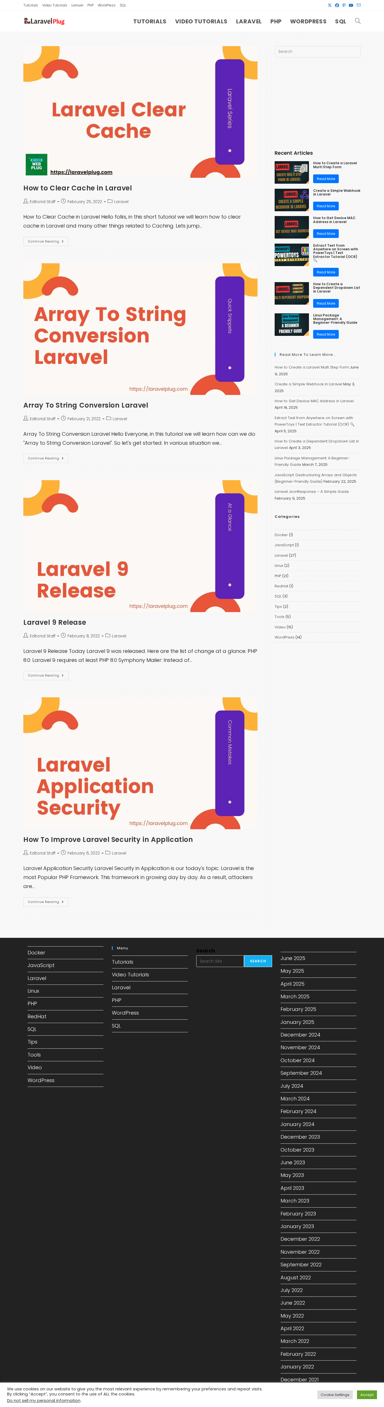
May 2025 (292, 970)
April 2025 (292, 983)
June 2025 (293, 958)
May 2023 (292, 1175)
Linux (279, 565)
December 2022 (300, 1238)
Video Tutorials (54, 5)
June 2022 (293, 1302)
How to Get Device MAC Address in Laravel (334, 219)
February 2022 (298, 1353)
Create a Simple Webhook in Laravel (336, 192)
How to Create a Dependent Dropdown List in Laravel (336, 287)
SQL (123, 5)
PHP (90, 5)
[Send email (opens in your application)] (358, 5)
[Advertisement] (318, 104)
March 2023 (295, 1200)
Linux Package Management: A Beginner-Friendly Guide (335, 319)
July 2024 (292, 1085)
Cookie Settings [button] (335, 1394)
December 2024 (300, 1034)
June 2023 (293, 1162)
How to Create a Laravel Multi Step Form (335, 164)
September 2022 (301, 1264)
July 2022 (292, 1290)
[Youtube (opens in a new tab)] (351, 5)
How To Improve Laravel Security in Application (108, 839)
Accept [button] (367, 1394)
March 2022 (295, 1341)
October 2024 (298, 1060)
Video (280, 627)
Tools (279, 616)
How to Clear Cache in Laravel (77, 188)
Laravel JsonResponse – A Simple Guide (312, 491)
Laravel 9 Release (54, 622)
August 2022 (296, 1277)
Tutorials (30, 5)
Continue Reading (48, 242)
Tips (278, 606)
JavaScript (284, 545)
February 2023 (298, 1213)
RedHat (281, 586)
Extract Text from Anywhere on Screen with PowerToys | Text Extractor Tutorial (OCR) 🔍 (335, 253)
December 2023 (300, 1136)
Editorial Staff (42, 201)
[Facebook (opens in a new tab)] (337, 5)
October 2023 (297, 1149)
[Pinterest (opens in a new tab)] (344, 5)
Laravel (77, 5)
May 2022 (292, 1315)
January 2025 (297, 1022)
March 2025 (295, 996)
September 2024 (301, 1072)
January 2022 (297, 1366)
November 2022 (300, 1251)
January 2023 (297, 1226)
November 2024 (300, 1047)
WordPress (107, 5)
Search (205, 950)
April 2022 (292, 1328)
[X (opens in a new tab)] (329, 5)
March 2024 (295, 1098)
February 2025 (298, 1009)
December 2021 (300, 1379)
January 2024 (298, 1124)
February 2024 (299, 1111)
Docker (281, 535)
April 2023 (292, 1188)
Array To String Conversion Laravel (85, 405)
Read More (326, 178)
